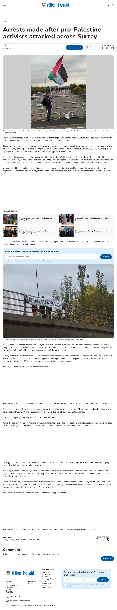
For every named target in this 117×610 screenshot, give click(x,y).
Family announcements (48, 587)
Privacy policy (47, 579)
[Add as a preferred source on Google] (91, 47)
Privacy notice (47, 261)
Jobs (44, 581)
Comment (107, 559)
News (5, 21)
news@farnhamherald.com (20, 601)
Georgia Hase (9, 46)
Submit (106, 256)
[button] (4, 5)
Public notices (47, 583)
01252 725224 (17, 597)
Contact (45, 577)
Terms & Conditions (46, 573)
